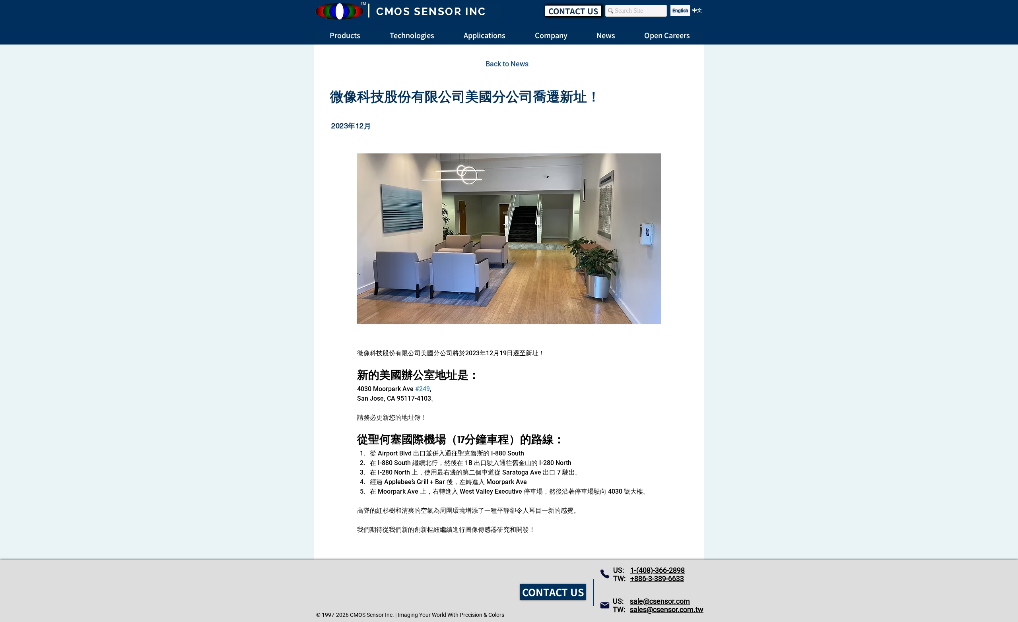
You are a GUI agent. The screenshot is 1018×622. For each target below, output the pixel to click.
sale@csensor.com (660, 601)
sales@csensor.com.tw (666, 609)
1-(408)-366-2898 (657, 570)
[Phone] (605, 574)
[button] (667, 35)
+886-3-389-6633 (657, 578)
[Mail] (605, 605)
